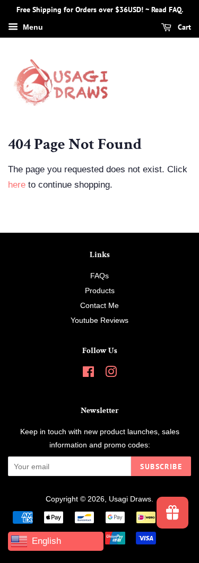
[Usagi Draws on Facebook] (88, 374)
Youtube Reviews (99, 320)
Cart (183, 27)
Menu (32, 27)
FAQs (99, 275)
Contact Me (99, 305)
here (16, 185)
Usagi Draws (130, 499)
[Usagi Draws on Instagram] (111, 374)
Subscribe (161, 466)
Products (100, 290)
